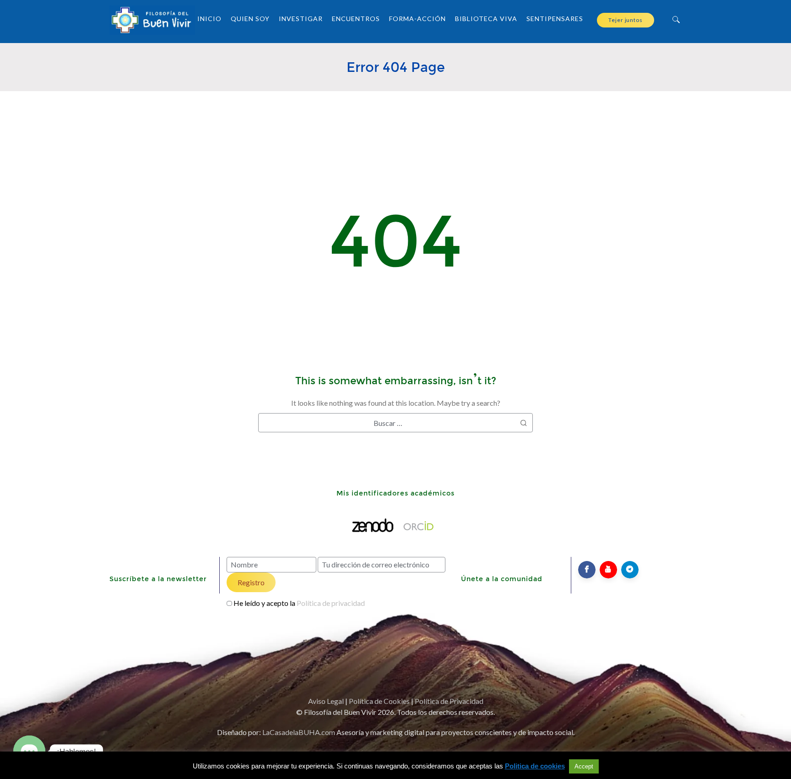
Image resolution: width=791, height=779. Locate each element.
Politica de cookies (535, 766)
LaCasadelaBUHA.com (298, 732)
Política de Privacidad (449, 701)
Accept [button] (583, 766)
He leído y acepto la (299, 603)
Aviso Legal (326, 701)
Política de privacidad (331, 603)
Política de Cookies (379, 701)
